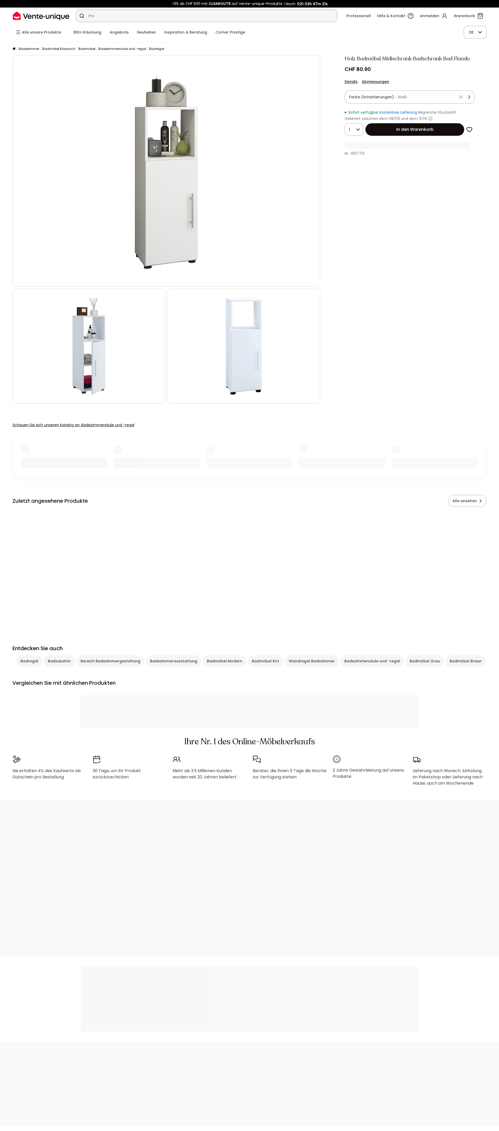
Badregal (156, 49)
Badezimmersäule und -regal (122, 49)
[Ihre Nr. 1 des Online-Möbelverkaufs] (41, 15)
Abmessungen (375, 81)
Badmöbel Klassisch (58, 49)
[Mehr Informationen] (430, 119)
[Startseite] (14, 49)
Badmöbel (86, 49)
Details (351, 81)
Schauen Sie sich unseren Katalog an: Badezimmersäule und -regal (73, 425)
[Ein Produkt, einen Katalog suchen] (82, 16)
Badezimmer (29, 49)
